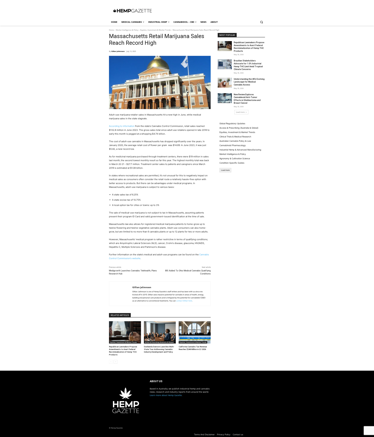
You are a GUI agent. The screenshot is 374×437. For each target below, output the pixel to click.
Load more (240, 112)
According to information (122, 126)
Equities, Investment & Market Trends (155, 30)
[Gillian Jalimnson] (120, 294)
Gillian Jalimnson (118, 51)
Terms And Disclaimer (204, 434)
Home (111, 30)
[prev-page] (111, 362)
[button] (261, 22)
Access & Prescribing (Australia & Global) (159, 342)
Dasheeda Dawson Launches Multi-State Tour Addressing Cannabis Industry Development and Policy (159, 349)
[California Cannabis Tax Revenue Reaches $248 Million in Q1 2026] (195, 332)
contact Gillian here (184, 301)
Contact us (238, 434)
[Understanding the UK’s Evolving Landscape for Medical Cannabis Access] (225, 83)
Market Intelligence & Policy (127, 30)
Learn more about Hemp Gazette (166, 395)
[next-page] (115, 362)
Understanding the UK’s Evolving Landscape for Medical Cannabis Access (249, 82)
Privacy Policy (223, 434)
